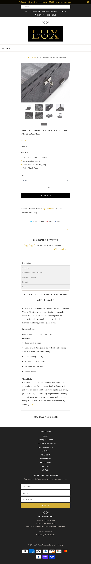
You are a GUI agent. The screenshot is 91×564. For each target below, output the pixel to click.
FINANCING (45, 455)
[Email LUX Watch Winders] (47, 22)
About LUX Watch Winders (32, 273)
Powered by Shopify (56, 545)
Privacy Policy (45, 459)
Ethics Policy (45, 466)
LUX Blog (45, 451)
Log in (63, 11)
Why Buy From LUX (30, 277)
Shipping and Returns (46, 440)
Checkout (51, 15)
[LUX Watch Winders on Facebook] (43, 22)
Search (45, 436)
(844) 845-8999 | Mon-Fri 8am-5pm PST (41, 11)
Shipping (25, 268)
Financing (26, 282)
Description (26, 263)
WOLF (23, 140)
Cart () (40, 15)
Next (67, 229)
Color (23, 175)
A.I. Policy (46, 470)
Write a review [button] (60, 249)
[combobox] (45, 7)
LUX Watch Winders (41, 545)
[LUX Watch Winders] (45, 34)
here (31, 404)
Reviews (25, 287)
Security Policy (45, 462)
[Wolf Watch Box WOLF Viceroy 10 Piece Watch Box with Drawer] (45, 83)
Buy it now (45, 195)
